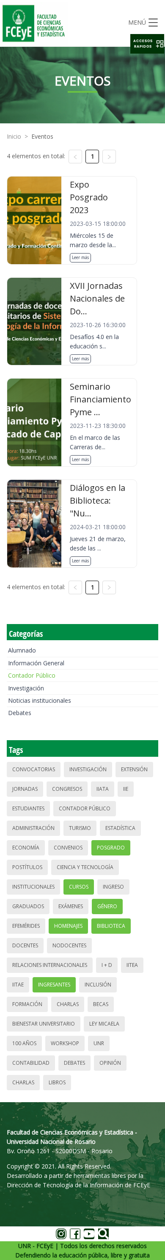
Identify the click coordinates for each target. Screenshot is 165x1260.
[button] (147, 44)
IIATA (102, 788)
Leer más (80, 257)
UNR (99, 1043)
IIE (125, 788)
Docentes (25, 945)
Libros (57, 1082)
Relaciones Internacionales (49, 965)
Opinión (110, 1062)
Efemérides (26, 925)
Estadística (120, 828)
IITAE (18, 984)
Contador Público (31, 675)
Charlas (68, 1004)
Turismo (80, 828)
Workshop (65, 1043)
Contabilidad (31, 1062)
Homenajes (68, 925)
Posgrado (111, 847)
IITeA (132, 965)
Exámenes (70, 906)
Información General (36, 663)
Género (107, 906)
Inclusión (98, 984)
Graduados (28, 906)
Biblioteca (111, 925)
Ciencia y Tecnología (85, 867)
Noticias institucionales (39, 700)
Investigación (26, 688)
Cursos (78, 886)
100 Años (24, 1043)
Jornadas (25, 788)
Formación (27, 1004)
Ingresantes (54, 984)
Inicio (14, 136)
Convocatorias (33, 769)
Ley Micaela (104, 1023)
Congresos (67, 788)
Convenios (68, 847)
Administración (33, 828)
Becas (100, 1004)
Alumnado (22, 650)
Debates (19, 713)
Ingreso (113, 886)
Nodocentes (69, 945)
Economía (25, 847)
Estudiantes (28, 808)
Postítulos (27, 867)
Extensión (134, 769)
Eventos (42, 136)
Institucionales (33, 886)
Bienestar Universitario (43, 1023)
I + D (107, 965)
